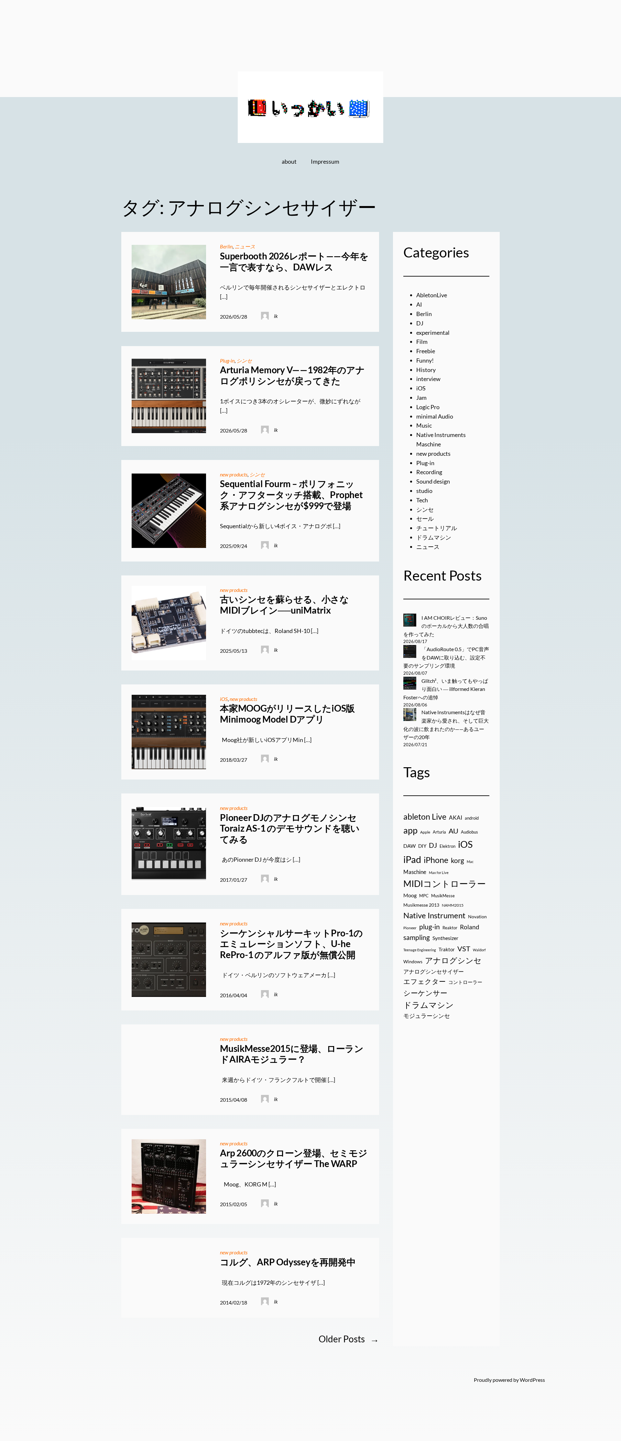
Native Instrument (434, 915)
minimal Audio (434, 416)
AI (419, 304)
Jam (421, 397)
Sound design (433, 481)
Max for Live (439, 872)
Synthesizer (445, 938)
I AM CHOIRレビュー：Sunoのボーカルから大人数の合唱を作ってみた (446, 626)
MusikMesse (443, 895)
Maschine (414, 871)
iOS (224, 699)
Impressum (325, 161)
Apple (425, 832)
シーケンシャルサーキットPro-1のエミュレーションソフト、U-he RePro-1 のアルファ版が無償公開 (291, 944)
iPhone (436, 860)
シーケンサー (425, 992)
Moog (410, 895)
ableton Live (424, 816)
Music (424, 425)
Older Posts (349, 1338)
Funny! (425, 360)
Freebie (425, 351)
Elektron (447, 846)
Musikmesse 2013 (421, 905)
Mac (470, 861)
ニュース (244, 246)
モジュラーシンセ (426, 1015)
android (472, 818)
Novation (477, 916)
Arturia (439, 832)
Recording (429, 471)
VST (463, 948)
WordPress (532, 1380)
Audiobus (469, 832)
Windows (412, 961)
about (289, 161)
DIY (422, 846)
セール (425, 518)
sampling (416, 937)
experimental (433, 332)
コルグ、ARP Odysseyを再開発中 (287, 1262)
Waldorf (479, 950)
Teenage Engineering (419, 950)
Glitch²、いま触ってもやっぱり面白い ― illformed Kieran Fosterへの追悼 (445, 689)
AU (453, 831)
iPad (412, 859)
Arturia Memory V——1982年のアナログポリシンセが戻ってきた (292, 375)
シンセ (244, 360)
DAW (409, 846)
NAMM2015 (452, 905)
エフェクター (424, 981)
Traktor (447, 949)
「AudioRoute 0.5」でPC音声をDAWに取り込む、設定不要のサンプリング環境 (446, 657)
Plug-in (227, 360)
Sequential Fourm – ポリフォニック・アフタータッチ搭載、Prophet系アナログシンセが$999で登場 (291, 494)
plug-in (429, 927)
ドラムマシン (433, 537)
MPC (424, 895)
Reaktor (449, 927)
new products (233, 474)
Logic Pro (428, 406)
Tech (422, 500)
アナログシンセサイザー (433, 971)
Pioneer (410, 928)
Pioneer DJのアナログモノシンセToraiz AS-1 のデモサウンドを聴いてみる (290, 828)
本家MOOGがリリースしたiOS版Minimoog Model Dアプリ (287, 714)
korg (457, 860)
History (426, 369)
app (410, 830)
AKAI (455, 817)
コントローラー (465, 982)
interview (428, 378)
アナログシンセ (453, 960)
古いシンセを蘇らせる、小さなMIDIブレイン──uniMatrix (284, 605)
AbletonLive (431, 295)
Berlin (226, 246)
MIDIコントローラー (444, 883)
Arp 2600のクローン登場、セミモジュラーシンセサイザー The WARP (293, 1158)
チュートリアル (436, 527)
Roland (469, 927)
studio (424, 490)
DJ (419, 323)
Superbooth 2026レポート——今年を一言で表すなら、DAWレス (294, 261)
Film (422, 341)
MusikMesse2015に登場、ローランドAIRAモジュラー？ (292, 1054)
